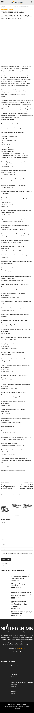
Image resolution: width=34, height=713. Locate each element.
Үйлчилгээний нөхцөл (24, 706)
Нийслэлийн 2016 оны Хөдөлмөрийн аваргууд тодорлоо (26, 486)
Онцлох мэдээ (14, 470)
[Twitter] (6, 23)
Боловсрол (13, 580)
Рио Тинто (14, 674)
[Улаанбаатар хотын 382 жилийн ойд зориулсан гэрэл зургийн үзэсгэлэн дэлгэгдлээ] (5, 577)
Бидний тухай (11, 704)
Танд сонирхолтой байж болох (9, 494)
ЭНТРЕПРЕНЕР (21, 470)
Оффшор (13, 691)
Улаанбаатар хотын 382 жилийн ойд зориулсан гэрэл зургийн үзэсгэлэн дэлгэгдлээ (21, 576)
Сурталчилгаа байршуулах (11, 706)
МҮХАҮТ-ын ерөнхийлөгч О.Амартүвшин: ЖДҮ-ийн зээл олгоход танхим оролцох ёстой (5, 509)
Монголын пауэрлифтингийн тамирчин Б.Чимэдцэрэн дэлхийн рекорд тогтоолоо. (16, 507)
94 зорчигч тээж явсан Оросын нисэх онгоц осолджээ (8, 486)
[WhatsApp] (14, 23)
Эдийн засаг (9, 9)
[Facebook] (2, 23)
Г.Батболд (7, 18)
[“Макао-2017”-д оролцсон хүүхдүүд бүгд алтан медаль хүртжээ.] (28, 501)
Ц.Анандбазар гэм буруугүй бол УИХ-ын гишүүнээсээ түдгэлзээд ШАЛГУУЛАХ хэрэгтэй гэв (21, 593)
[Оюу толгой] (5, 668)
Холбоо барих (17, 708)
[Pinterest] (10, 23)
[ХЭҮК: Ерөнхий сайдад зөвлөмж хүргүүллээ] (5, 586)
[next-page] (18, 514)
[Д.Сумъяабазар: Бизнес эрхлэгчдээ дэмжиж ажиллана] (5, 614)
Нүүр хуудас (3, 6)
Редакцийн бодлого (21, 704)
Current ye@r (4, 563)
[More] (19, 23)
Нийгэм (9, 6)
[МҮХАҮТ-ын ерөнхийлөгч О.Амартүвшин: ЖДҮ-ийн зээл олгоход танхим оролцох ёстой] (6, 501)
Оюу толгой (14, 666)
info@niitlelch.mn (21, 648)
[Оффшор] (5, 693)
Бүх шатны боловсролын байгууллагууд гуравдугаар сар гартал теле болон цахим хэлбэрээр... (20, 603)
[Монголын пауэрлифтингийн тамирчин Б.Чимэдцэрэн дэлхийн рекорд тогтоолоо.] (17, 501)
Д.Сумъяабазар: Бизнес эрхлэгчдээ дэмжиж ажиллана (21, 612)
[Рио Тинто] (5, 676)
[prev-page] (16, 514)
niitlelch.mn (20, 711)
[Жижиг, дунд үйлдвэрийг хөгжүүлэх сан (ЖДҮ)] (5, 685)
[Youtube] (20, 652)
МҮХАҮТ (7, 470)
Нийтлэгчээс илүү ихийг (26, 494)
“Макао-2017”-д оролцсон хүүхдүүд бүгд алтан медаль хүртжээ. (27, 506)
